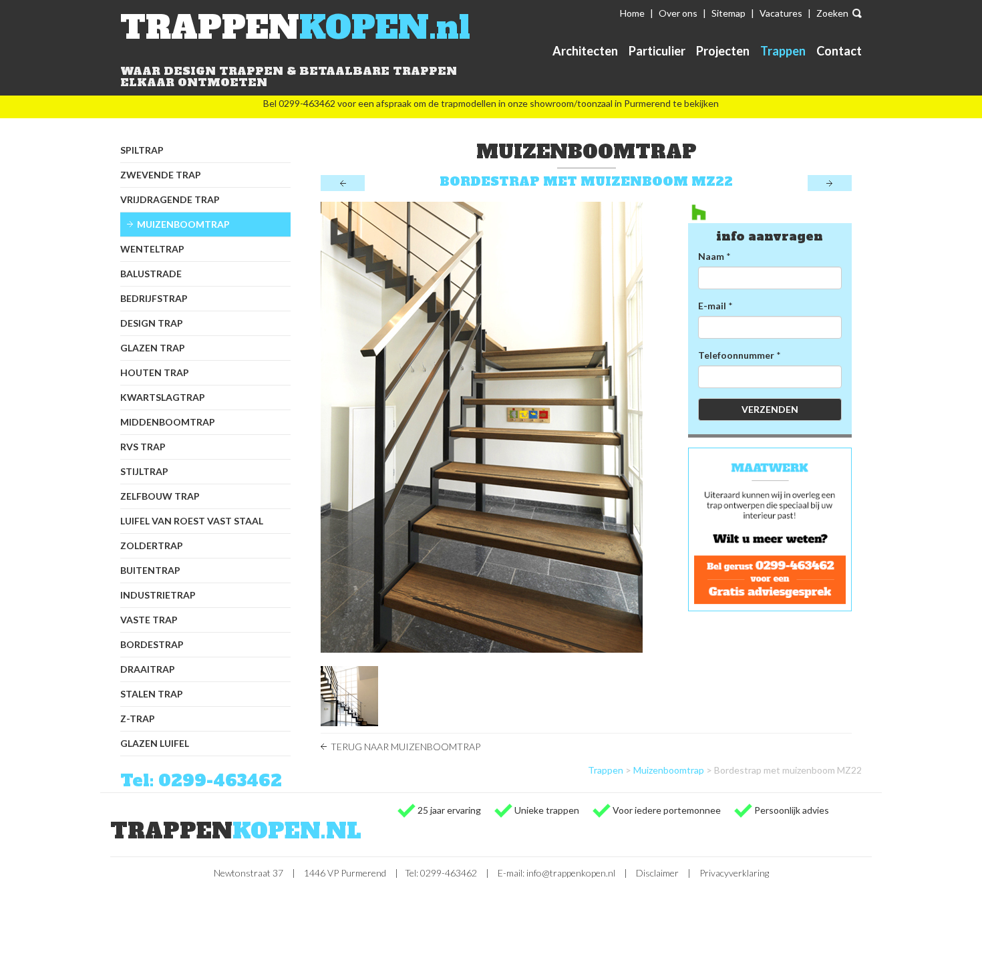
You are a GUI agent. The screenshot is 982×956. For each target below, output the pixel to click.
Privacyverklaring (734, 873)
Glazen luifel (154, 743)
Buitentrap (150, 570)
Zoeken (832, 13)
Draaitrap (147, 669)
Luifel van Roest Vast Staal (191, 520)
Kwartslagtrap (162, 397)
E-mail (712, 305)
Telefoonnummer (736, 355)
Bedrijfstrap (154, 298)
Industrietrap (158, 595)
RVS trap (143, 446)
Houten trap (154, 372)
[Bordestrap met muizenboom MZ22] (494, 427)
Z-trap (137, 718)
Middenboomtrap (167, 422)
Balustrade (151, 273)
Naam (711, 256)
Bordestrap (152, 644)
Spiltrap (142, 150)
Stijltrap (144, 471)
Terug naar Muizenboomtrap (405, 746)
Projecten (723, 50)
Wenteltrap (152, 249)
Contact (839, 50)
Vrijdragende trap (170, 199)
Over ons (678, 13)
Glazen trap (152, 347)
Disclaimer (657, 873)
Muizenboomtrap (183, 224)
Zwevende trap (160, 174)
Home (632, 13)
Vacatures (781, 13)
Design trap (151, 323)
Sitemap (728, 13)
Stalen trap (151, 693)
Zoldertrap (151, 545)
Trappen (783, 50)
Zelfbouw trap (160, 496)
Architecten (585, 50)
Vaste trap (149, 619)
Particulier (657, 50)
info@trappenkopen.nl (570, 873)
